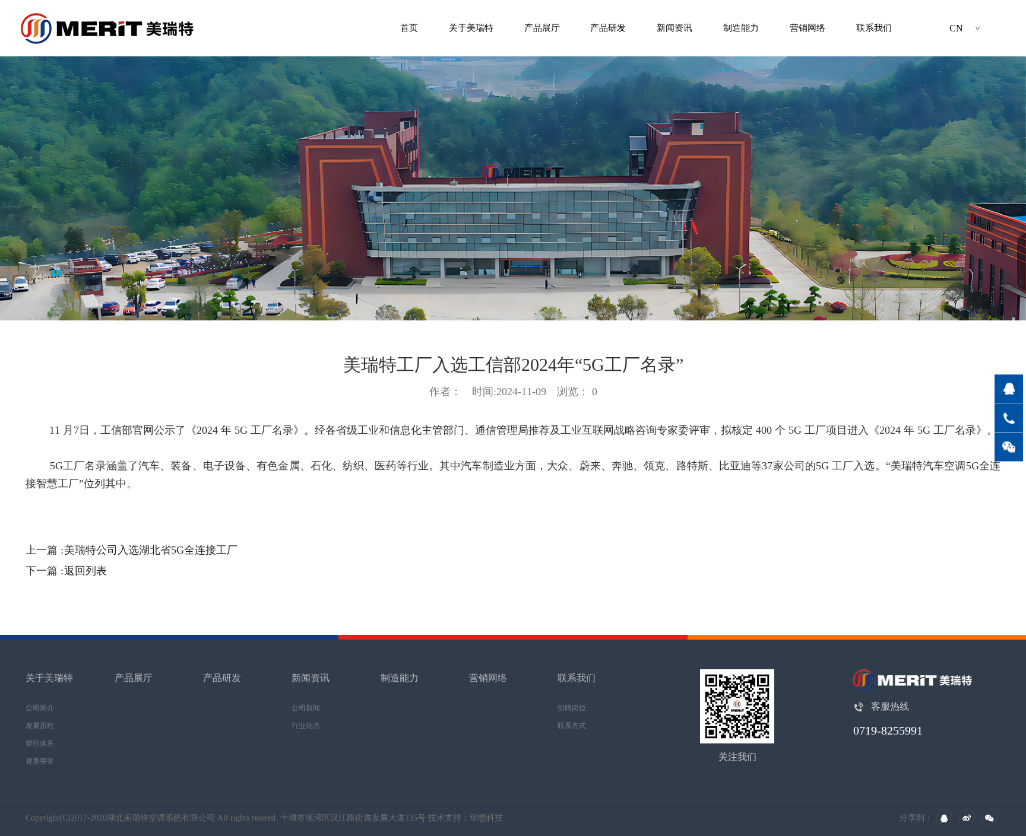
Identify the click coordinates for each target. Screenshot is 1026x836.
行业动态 (306, 725)
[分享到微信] (989, 817)
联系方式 (572, 725)
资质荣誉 (40, 761)
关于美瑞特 (471, 28)
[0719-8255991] (1009, 417)
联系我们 (874, 28)
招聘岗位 (572, 708)
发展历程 (40, 725)
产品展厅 (542, 28)
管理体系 (40, 743)
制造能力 (741, 28)
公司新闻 (306, 708)
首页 (409, 28)
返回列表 (85, 571)
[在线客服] (1009, 388)
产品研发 (608, 28)
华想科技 (486, 817)
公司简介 (40, 708)
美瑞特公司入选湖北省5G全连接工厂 (151, 550)
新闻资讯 (674, 28)
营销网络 (807, 28)
